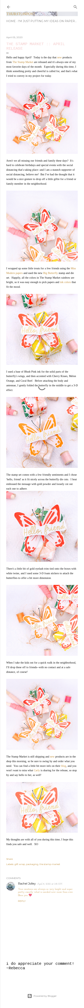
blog (63, 765)
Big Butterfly (50, 273)
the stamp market (49, 864)
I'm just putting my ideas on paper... (47, 21)
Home (11, 21)
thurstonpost (20, 14)
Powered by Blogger (45, 995)
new (59, 57)
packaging (32, 864)
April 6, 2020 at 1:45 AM (49, 884)
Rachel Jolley (27, 883)
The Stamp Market (23, 62)
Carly (37, 770)
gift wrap (19, 864)
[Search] (75, 6)
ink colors (65, 282)
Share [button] (9, 858)
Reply (22, 901)
